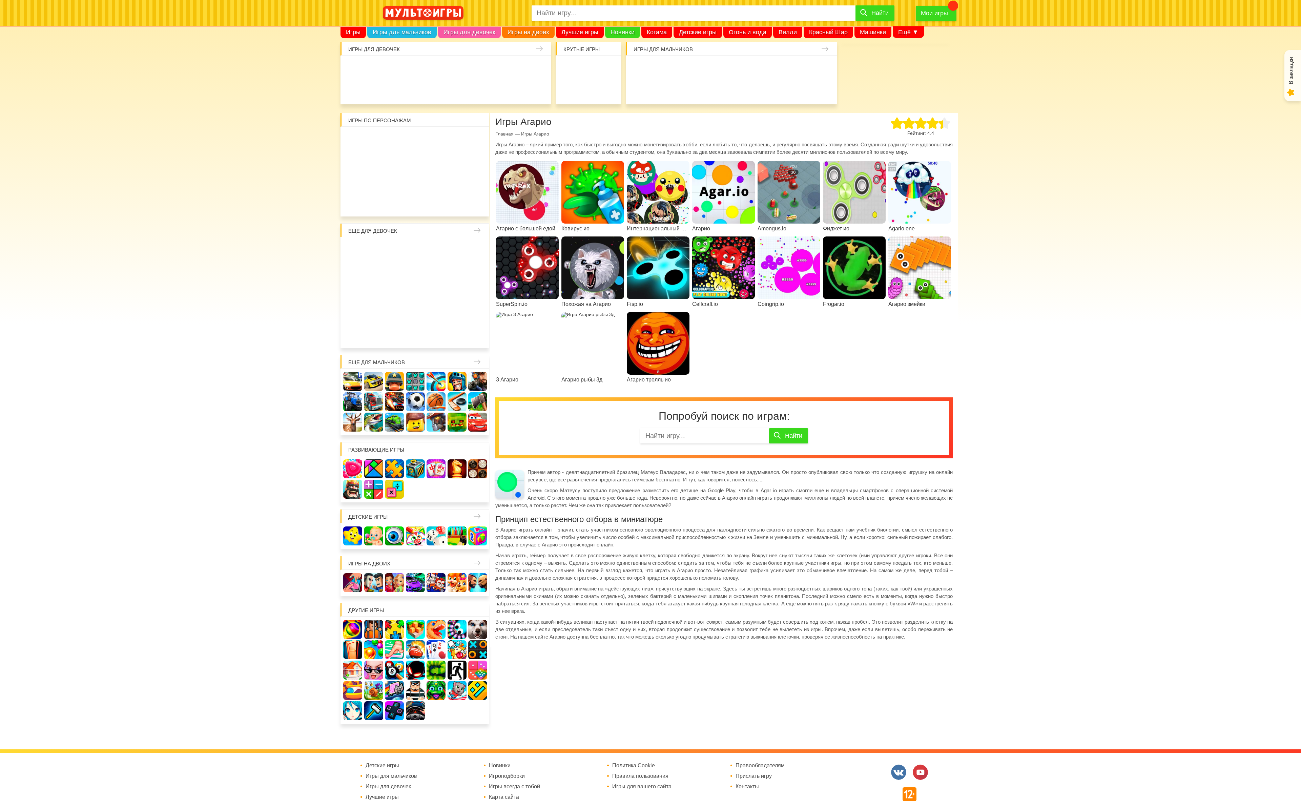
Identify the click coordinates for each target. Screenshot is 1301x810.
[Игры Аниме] (352, 710)
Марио (436, 181)
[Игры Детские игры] (352, 535)
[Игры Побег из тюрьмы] (415, 690)
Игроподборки (507, 776)
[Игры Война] (394, 381)
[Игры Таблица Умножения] (394, 489)
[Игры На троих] (394, 629)
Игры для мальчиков (402, 32)
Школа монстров (394, 292)
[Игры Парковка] (352, 381)
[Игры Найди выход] (352, 649)
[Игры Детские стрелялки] (457, 535)
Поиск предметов (609, 68)
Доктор (456, 68)
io (567, 68)
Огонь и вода (747, 32)
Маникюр (497, 68)
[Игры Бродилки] (373, 690)
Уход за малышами (393, 68)
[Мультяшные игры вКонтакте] (898, 772)
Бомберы (457, 202)
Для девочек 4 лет (352, 334)
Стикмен (352, 160)
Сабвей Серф (457, 160)
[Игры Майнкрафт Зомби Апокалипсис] (457, 422)
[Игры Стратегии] (352, 489)
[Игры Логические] (373, 468)
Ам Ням (477, 160)
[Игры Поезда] (394, 422)
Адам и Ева (394, 139)
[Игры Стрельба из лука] (436, 381)
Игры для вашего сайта (642, 786)
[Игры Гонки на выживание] (394, 401)
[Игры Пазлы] (394, 468)
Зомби (678, 68)
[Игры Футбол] (415, 401)
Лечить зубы (457, 313)
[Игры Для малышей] (373, 535)
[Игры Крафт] (415, 381)
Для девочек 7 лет (415, 334)
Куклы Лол (539, 68)
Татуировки (393, 89)
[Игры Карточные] (436, 649)
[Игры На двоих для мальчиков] (373, 582)
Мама (457, 250)
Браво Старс (803, 68)
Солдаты (720, 68)
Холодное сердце (373, 292)
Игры (353, 32)
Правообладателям (760, 765)
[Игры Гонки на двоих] (415, 582)
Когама (657, 32)
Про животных (477, 313)
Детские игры (698, 32)
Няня (436, 250)
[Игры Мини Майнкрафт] (373, 710)
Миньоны (477, 181)
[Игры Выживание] (477, 401)
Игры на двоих (528, 32)
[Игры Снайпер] (477, 381)
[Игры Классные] (373, 670)
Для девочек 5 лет (373, 334)
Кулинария (372, 89)
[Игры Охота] (352, 422)
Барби (414, 68)
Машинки (873, 32)
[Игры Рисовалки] (415, 535)
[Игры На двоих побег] (436, 582)
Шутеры (637, 89)
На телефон (609, 89)
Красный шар (436, 139)
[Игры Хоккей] (457, 401)
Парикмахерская (394, 271)
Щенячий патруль (394, 202)
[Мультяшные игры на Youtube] (920, 772)
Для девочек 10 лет (477, 334)
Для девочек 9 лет (457, 334)
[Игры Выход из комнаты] (457, 670)
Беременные (477, 292)
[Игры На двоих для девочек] (394, 582)
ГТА (720, 89)
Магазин (457, 271)
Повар (436, 313)
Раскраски (415, 250)
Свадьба (352, 292)
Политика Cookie (633, 765)
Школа (373, 250)
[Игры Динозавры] (436, 629)
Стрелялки (658, 68)
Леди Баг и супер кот (373, 160)
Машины (783, 68)
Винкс (352, 250)
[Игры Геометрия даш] (477, 690)
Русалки (415, 292)
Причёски (352, 271)
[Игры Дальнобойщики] (373, 401)
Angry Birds (457, 181)
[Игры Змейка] (436, 670)
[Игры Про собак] (477, 629)
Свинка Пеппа (394, 181)
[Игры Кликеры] (457, 649)
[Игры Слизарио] (457, 629)
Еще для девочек (372, 231)
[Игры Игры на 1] (394, 649)
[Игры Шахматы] (457, 468)
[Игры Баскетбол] (436, 401)
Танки (741, 68)
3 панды (457, 139)
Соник (373, 202)
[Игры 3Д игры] (415, 629)
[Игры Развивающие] (477, 535)
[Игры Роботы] (436, 422)
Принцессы (373, 271)
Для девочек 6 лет (394, 334)
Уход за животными (456, 89)
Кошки (477, 68)
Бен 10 (394, 160)
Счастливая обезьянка (373, 181)
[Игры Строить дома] (352, 670)
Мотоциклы (762, 89)
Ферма (436, 292)
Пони (457, 292)
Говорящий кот (352, 202)
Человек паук (415, 202)
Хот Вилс (803, 89)
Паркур (699, 89)
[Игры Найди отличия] (394, 535)
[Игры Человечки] (415, 670)
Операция (497, 89)
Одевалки (352, 68)
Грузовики (783, 89)
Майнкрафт (699, 68)
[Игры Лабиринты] (352, 690)
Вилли (788, 32)
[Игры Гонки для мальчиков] (373, 381)
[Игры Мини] (477, 670)
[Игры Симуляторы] (415, 710)
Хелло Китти (415, 181)
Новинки (623, 32)
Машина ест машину (658, 89)
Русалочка (415, 271)
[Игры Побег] (373, 629)
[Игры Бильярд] (394, 670)
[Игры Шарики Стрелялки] (352, 629)
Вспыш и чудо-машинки (436, 160)
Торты (414, 89)
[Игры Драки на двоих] (477, 582)
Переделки (415, 313)
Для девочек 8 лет (436, 334)
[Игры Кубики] (436, 535)
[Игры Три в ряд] (352, 468)
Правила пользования (640, 776)
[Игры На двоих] (352, 582)
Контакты (747, 786)
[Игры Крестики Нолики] (477, 649)
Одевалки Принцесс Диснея (352, 313)
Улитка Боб (415, 139)
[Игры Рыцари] (457, 381)
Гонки (637, 68)
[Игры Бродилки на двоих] (457, 582)
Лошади (394, 250)
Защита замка (762, 68)
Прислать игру (754, 776)
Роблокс (352, 139)
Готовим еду (435, 89)
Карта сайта (504, 797)
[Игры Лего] (415, 422)
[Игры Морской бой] (415, 649)
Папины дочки (373, 313)
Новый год (394, 313)
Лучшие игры (579, 32)
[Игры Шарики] (373, 649)
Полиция (824, 89)
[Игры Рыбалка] (373, 422)
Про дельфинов (352, 89)
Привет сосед (824, 68)
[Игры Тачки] (477, 422)
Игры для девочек (469, 32)
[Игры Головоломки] (415, 468)
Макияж (518, 89)
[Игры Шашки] (477, 468)
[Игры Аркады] (394, 690)
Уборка (435, 68)
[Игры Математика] (373, 489)
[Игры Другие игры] (394, 710)
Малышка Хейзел (372, 68)
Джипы (741, 89)
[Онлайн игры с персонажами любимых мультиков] (423, 13)
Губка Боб (352, 181)
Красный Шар (828, 32)
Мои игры (934, 13)
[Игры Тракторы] (352, 401)
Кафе (436, 271)
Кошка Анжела (477, 271)
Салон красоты (477, 89)
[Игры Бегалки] (457, 690)
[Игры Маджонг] (436, 468)
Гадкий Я (436, 202)
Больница (477, 250)
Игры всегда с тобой (514, 786)
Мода (539, 89)
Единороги (518, 68)
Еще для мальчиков (376, 362)
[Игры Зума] (436, 690)
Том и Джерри (415, 160)
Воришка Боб (477, 139)
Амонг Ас (567, 89)
